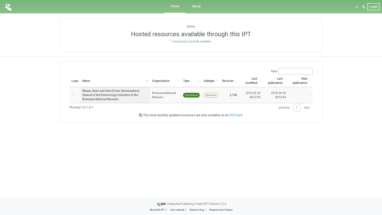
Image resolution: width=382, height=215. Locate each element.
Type (186, 80)
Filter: (274, 71)
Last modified (251, 80)
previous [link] (284, 107)
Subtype (209, 80)
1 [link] (297, 107)
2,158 (233, 95)
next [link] (307, 107)
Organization (161, 80)
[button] (363, 7)
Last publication (275, 80)
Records (228, 80)
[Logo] (7, 7)
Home (175, 6)
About (196, 6)
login (373, 7)
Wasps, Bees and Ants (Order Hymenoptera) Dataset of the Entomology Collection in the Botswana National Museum (110, 95)
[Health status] (356, 7)
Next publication (300, 80)
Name (86, 80)
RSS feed (236, 115)
